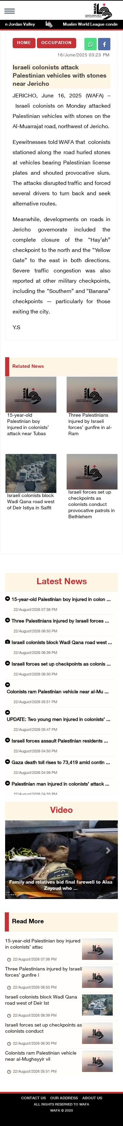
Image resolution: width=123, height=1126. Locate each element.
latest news (62, 582)
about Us (92, 1098)
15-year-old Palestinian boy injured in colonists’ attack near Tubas (28, 425)
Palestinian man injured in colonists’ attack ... (60, 784)
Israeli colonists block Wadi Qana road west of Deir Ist (41, 1000)
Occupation (56, 43)
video (61, 811)
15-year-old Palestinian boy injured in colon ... (61, 600)
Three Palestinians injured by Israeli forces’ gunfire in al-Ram (90, 425)
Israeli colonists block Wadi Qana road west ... (62, 643)
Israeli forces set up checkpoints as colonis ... (61, 664)
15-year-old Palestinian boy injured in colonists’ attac (42, 944)
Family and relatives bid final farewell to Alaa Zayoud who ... (60, 886)
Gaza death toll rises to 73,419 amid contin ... (61, 763)
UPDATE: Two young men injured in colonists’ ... (58, 720)
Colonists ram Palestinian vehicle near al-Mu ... (58, 692)
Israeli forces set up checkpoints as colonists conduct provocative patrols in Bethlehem (91, 505)
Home (24, 43)
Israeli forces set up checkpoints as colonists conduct (43, 1028)
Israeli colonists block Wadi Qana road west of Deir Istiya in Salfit (30, 502)
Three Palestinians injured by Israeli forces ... (60, 621)
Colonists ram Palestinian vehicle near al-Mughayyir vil (41, 1056)
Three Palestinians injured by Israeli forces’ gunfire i (43, 972)
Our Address (64, 1098)
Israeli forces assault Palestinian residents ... (60, 741)
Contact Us (33, 1098)
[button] (13, 850)
